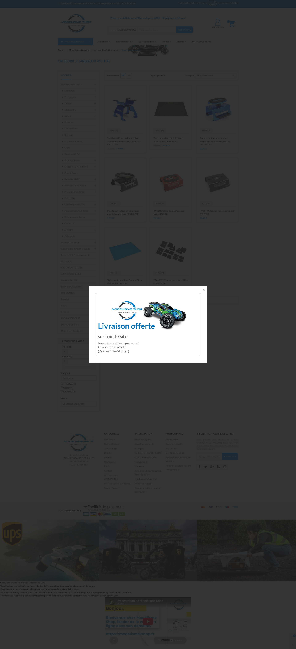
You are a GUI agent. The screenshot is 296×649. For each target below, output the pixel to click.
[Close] (203, 289)
